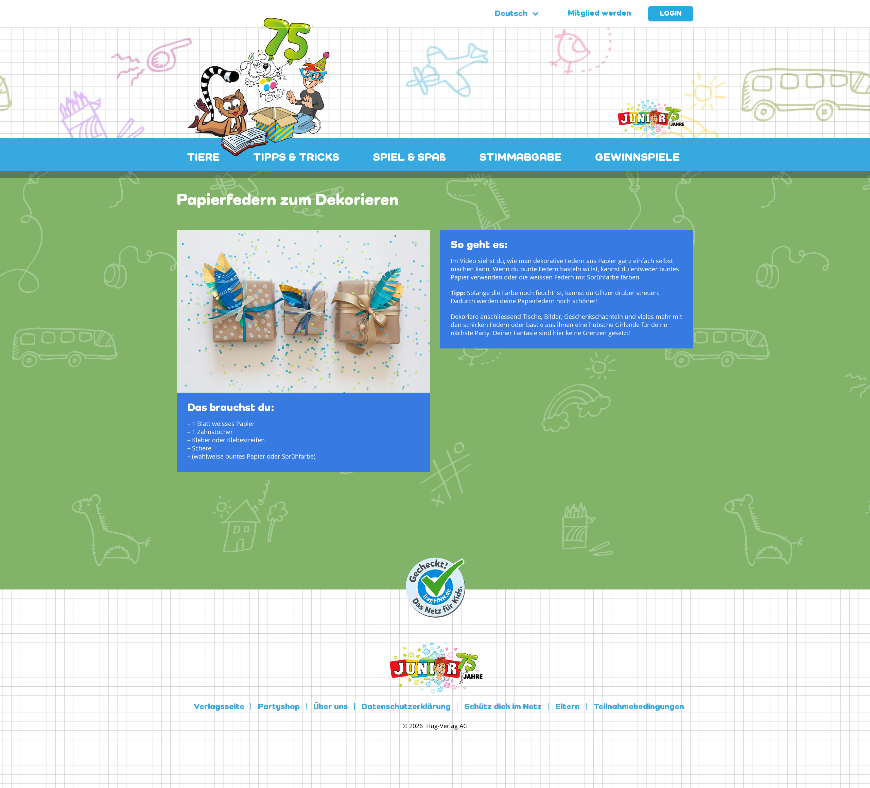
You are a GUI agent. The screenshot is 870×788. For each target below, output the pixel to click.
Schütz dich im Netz (503, 707)
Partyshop (279, 707)
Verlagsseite (219, 707)
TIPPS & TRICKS (296, 157)
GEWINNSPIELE (637, 157)
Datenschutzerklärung (406, 707)
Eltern (567, 707)
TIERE (203, 157)
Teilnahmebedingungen (638, 707)
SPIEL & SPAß (409, 157)
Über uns (330, 707)
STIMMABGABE (520, 157)
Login (670, 14)
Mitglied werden (599, 14)
